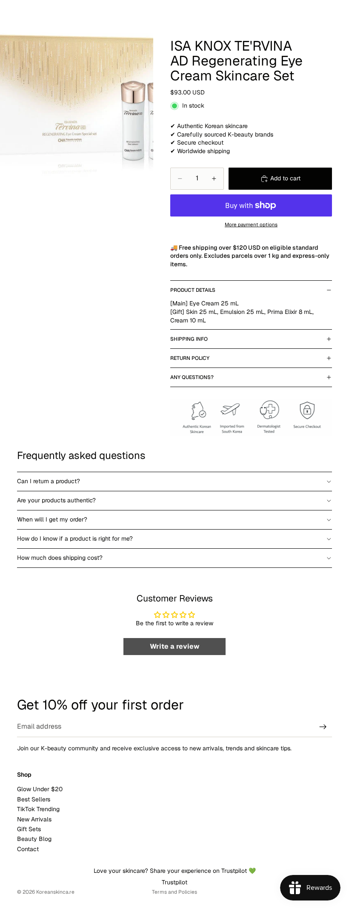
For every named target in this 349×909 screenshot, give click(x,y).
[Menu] (10, 13)
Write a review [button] (175, 646)
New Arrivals (34, 819)
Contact (28, 849)
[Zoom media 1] (76, 95)
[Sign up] (323, 727)
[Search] (28, 12)
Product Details (192, 290)
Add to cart (285, 178)
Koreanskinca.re (55, 892)
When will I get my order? (52, 519)
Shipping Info (189, 339)
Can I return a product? (48, 481)
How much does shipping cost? (60, 557)
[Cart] (338, 12)
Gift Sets (29, 829)
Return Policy (189, 358)
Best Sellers (33, 799)
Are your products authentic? (56, 500)
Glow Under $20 (40, 789)
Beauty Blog (34, 839)
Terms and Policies (174, 892)
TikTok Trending (38, 809)
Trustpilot (174, 882)
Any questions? (192, 377)
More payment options (251, 224)
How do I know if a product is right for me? (75, 538)
